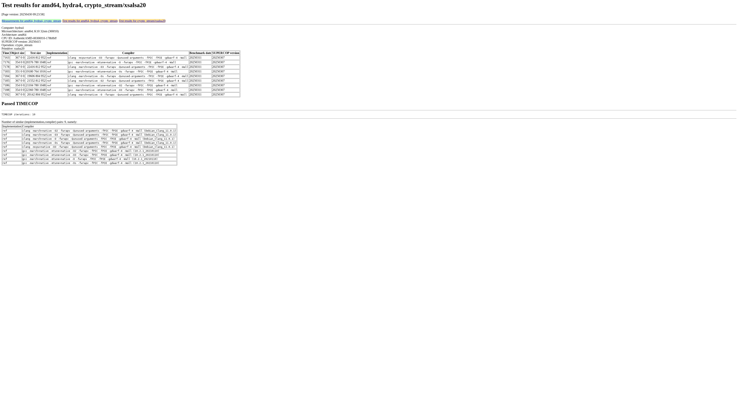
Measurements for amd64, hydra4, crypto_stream (31, 20)
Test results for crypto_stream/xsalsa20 (142, 20)
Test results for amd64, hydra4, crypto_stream (90, 20)
